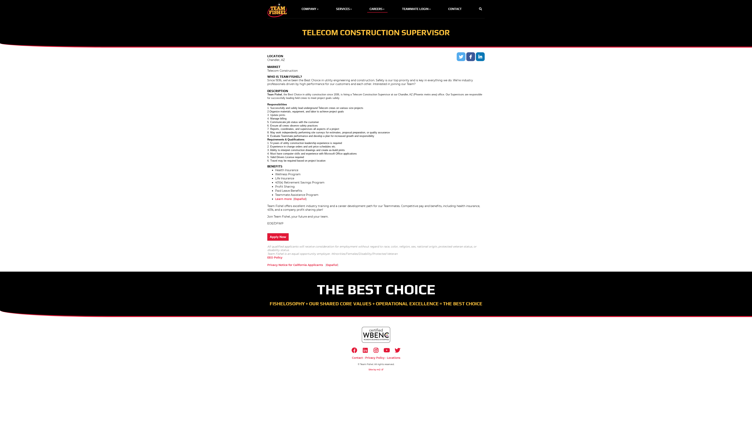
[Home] (278, 9)
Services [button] (343, 9)
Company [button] (309, 9)
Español (300, 199)
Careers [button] (376, 9)
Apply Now (278, 237)
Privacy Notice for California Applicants (295, 265)
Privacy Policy (375, 357)
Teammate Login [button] (415, 9)
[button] (480, 9)
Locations (393, 357)
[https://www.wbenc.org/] (376, 334)
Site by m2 (375, 369)
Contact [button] (455, 9)
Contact (357, 357)
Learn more (283, 199)
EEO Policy (274, 257)
